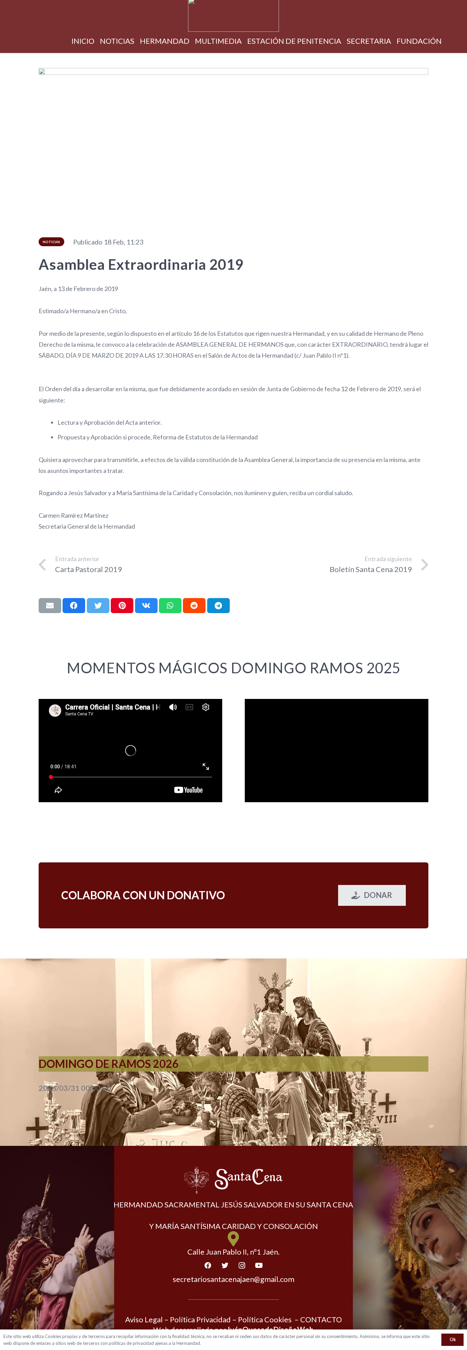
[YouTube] (259, 1265)
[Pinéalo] (122, 605)
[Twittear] (98, 605)
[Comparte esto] (74, 605)
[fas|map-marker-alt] (234, 1239)
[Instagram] (242, 1265)
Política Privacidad (200, 1319)
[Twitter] (225, 1265)
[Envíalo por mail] (50, 605)
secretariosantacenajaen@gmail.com (233, 1279)
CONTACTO (321, 1319)
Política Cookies (265, 1319)
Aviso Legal (144, 1319)
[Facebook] (207, 1265)
